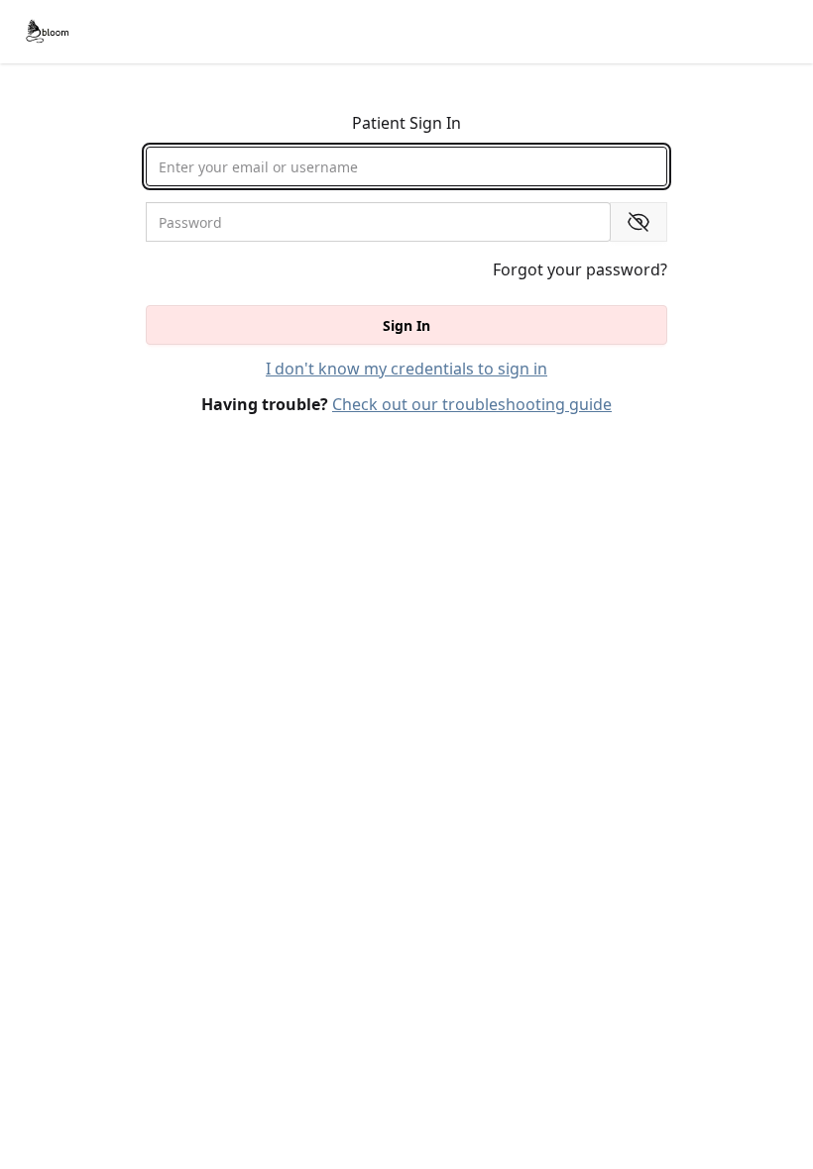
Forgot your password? (580, 269)
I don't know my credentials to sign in (406, 368)
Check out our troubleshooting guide (472, 404)
